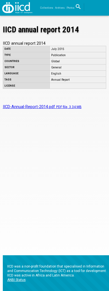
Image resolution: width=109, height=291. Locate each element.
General (56, 67)
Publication (58, 55)
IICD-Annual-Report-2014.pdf (42, 106)
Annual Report (60, 79)
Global (55, 61)
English (56, 73)
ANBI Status (16, 280)
